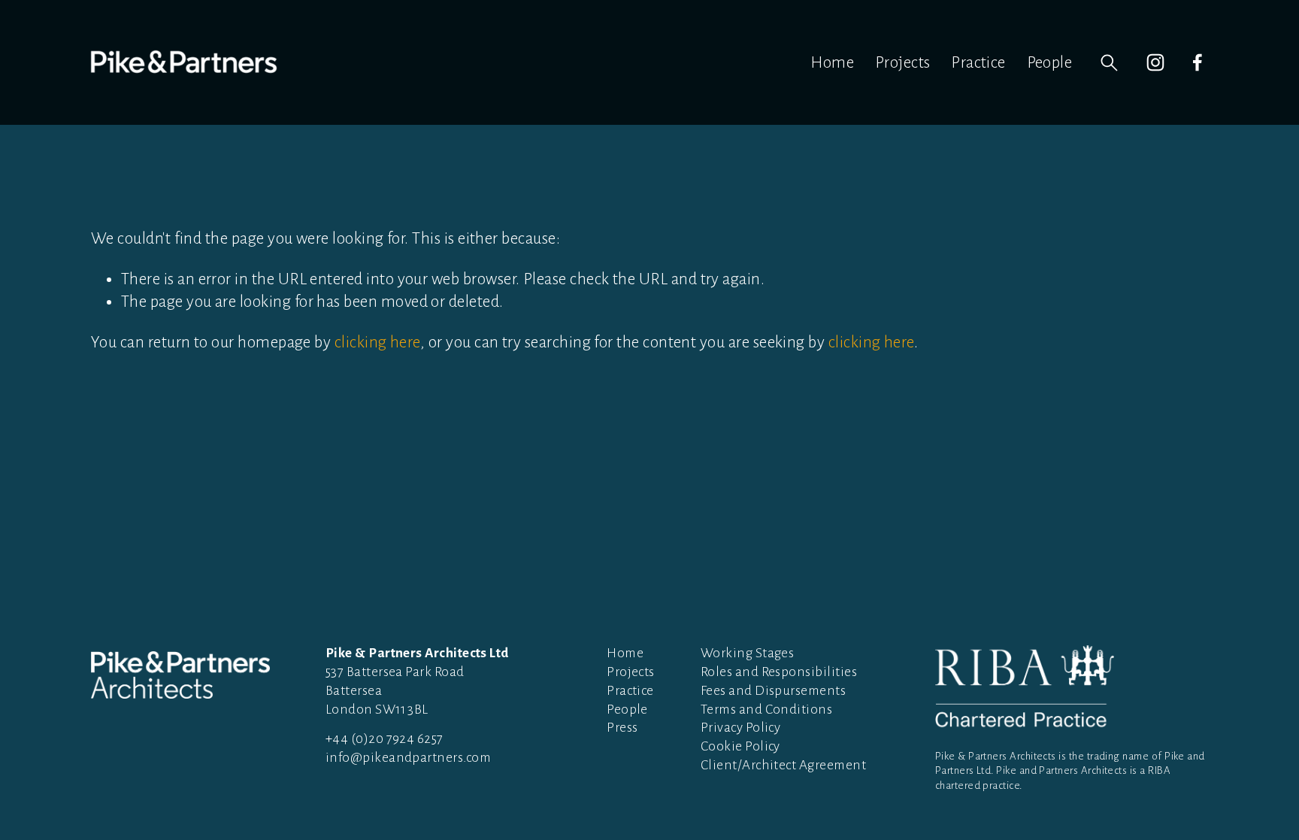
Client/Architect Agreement (783, 765)
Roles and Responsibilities (779, 672)
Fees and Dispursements (773, 691)
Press (622, 727)
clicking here (377, 342)
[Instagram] (1155, 62)
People (1050, 62)
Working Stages (748, 653)
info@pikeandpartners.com (408, 758)
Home (832, 62)
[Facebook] (1197, 62)
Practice (978, 62)
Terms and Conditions (766, 709)
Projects (903, 62)
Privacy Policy (741, 727)
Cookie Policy (740, 746)
